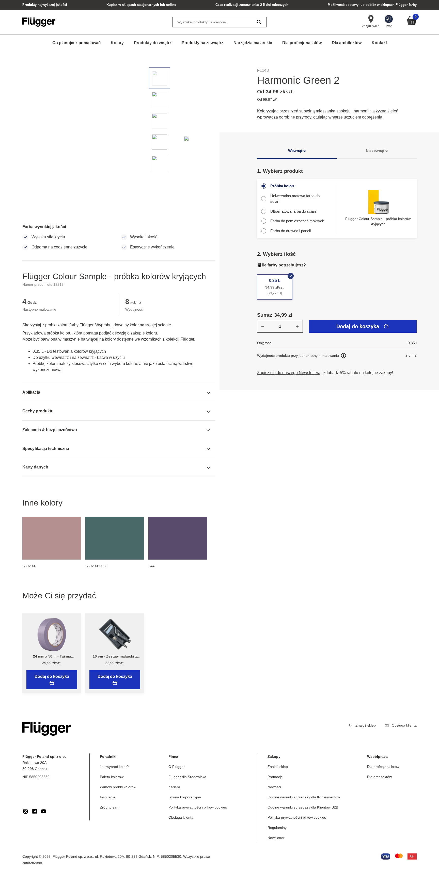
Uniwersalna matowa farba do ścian (295, 199)
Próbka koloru (282, 186)
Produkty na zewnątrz (202, 43)
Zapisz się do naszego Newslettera (288, 373)
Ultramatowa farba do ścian (293, 211)
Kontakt (379, 43)
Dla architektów (347, 43)
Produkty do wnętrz (152, 43)
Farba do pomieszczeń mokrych (297, 221)
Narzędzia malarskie (252, 43)
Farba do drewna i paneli (290, 231)
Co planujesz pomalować (76, 43)
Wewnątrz (297, 150)
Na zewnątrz (377, 150)
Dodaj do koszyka (357, 326)
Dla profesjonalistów (302, 43)
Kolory (117, 43)
